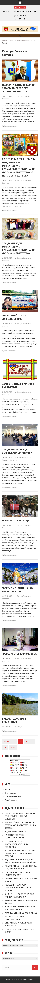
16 (5, 748)
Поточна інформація (9, 460)
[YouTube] (24, 19)
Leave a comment (10, 126)
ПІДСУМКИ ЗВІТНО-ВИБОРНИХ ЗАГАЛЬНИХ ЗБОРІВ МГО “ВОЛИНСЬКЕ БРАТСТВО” (18, 88)
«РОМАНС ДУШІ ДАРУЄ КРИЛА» (19, 654)
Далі (13, 748)
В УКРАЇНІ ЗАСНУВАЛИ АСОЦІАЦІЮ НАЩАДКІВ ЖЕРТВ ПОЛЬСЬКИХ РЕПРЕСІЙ (20, 853)
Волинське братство (24, 457)
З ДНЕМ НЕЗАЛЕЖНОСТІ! (15, 831)
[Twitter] (20, 19)
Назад (6, 741)
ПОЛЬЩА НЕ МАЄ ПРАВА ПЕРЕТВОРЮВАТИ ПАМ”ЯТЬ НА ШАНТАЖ (18, 888)
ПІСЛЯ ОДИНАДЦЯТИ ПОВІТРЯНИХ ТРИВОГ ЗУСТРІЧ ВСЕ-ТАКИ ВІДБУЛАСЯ (20, 816)
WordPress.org (11, 800)
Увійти (7, 789)
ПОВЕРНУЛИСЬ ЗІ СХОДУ (15, 520)
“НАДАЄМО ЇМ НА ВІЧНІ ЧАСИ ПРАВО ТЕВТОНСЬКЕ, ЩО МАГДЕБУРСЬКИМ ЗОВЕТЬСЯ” (20, 825)
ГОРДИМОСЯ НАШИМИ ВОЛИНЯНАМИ (21, 913)
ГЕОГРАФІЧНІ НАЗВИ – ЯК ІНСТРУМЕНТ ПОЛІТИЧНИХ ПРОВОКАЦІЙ (16, 844)
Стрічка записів (11, 793)
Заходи (19, 96)
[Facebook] (16, 19)
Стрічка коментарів (13, 796)
